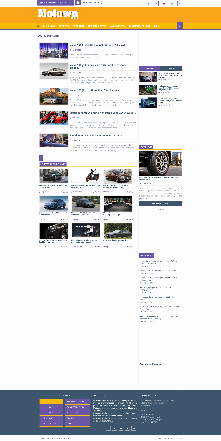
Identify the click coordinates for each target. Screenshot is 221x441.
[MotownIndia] (60, 14)
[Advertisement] (136, 14)
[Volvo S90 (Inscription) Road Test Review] (54, 96)
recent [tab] (149, 68)
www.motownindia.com (111, 415)
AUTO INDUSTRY (117, 26)
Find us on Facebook (151, 364)
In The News (147, 255)
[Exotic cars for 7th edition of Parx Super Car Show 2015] (54, 117)
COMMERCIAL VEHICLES (139, 26)
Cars (51, 407)
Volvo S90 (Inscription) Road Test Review (94, 90)
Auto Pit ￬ (64, 26)
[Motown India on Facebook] (148, 3)
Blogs (157, 26)
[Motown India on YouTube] (164, 3)
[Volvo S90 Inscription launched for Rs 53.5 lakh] (54, 51)
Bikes (51, 412)
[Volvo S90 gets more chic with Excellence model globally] (54, 71)
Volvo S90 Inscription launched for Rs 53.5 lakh (98, 45)
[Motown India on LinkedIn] (179, 3)
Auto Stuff (78, 26)
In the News (49, 26)
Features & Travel (97, 26)
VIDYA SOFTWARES (176, 439)
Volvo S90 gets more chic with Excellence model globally (99, 66)
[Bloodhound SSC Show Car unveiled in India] (54, 140)
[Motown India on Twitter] (156, 3)
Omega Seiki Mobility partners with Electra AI (158, 270)
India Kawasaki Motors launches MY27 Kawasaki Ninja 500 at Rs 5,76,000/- (115, 3)
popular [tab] (171, 68)
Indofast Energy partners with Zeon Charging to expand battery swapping (159, 317)
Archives (71, 418)
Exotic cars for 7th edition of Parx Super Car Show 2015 (103, 113)
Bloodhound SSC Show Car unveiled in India (96, 135)
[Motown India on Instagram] (172, 3)
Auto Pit (45, 401)
